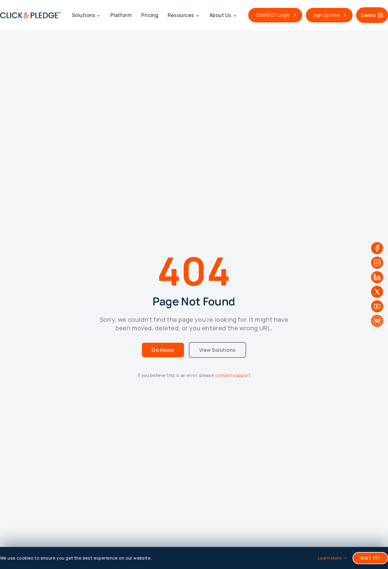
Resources (181, 15)
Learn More (330, 558)
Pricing (149, 15)
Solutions (83, 15)
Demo (368, 15)
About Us (220, 15)
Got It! (370, 558)
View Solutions (217, 350)
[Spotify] (377, 321)
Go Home (163, 350)
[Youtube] (377, 306)
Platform (121, 15)
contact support (232, 375)
